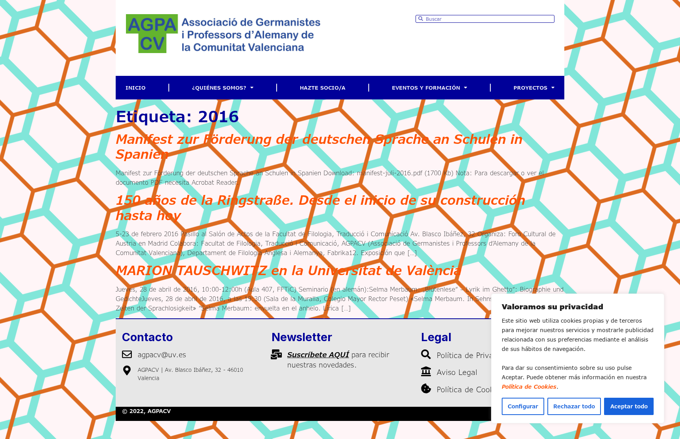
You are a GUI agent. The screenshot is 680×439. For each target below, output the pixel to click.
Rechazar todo (574, 406)
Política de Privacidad (474, 355)
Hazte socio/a (323, 87)
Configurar (523, 406)
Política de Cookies (529, 386)
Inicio (136, 87)
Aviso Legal (457, 372)
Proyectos (530, 87)
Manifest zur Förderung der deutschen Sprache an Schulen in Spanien (319, 146)
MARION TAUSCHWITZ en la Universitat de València (289, 270)
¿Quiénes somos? (219, 87)
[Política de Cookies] (426, 388)
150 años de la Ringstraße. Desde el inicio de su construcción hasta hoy (320, 207)
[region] (577, 358)
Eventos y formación (426, 87)
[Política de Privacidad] (426, 354)
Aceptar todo (629, 406)
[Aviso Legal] (426, 371)
